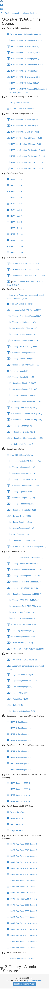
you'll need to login (34, 980)
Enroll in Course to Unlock (24, 983)
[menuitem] (1, 6)
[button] (1, 2)
